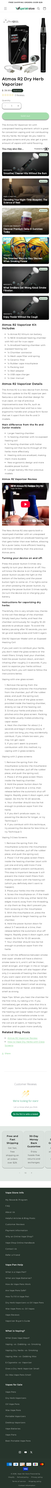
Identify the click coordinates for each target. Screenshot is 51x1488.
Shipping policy (35, 1481)
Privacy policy (37, 1477)
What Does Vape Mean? (17, 1338)
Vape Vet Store (24, 1474)
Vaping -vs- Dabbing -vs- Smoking (23, 1344)
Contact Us (11, 1249)
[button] (5, 9)
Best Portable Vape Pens (18, 1441)
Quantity (6, 100)
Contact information (26, 1485)
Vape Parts (10, 1435)
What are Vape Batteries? (18, 1278)
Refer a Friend (12, 1255)
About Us (10, 1212)
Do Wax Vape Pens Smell (18, 1375)
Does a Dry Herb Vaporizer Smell (22, 1368)
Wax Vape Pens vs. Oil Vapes (19, 1309)
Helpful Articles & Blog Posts (20, 1218)
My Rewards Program (16, 1200)
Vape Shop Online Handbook (20, 1243)
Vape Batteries (12, 1428)
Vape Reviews (12, 1315)
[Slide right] (32, 1173)
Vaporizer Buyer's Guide (17, 1321)
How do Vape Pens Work (18, 1284)
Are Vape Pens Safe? (15, 1290)
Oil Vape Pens (12, 1404)
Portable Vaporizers (15, 1416)
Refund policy (23, 1477)
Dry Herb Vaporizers (15, 1398)
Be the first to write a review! (25, 1114)
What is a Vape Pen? (15, 1272)
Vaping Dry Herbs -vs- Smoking (21, 1350)
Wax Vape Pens (13, 1410)
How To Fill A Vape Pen (17, 1296)
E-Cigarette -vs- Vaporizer (18, 1362)
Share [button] (8, 1053)
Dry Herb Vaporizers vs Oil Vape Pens (24, 1302)
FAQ (7, 1206)
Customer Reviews (15, 1224)
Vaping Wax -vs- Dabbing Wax (20, 1356)
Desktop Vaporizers (15, 1422)
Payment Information (16, 1230)
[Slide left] (20, 1173)
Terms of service (19, 1481)
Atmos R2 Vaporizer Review (23, 1038)
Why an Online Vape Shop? (19, 1236)
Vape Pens (10, 1392)
